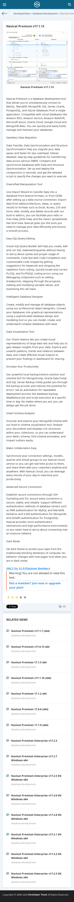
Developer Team (37, 894)
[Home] (4, 13)
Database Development (45, 13)
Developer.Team (21, 13)
